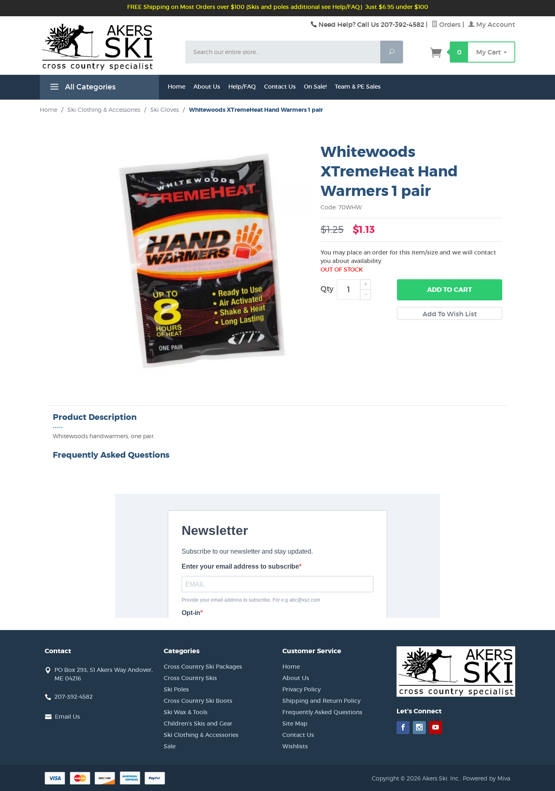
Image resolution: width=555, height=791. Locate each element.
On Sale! (315, 86)
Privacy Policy (301, 689)
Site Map (295, 723)
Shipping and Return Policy (321, 700)
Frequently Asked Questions (322, 712)
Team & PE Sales (358, 86)
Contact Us (280, 86)
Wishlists (295, 746)
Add (449, 289)
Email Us (67, 716)
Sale (170, 746)
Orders (449, 24)
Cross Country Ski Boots (198, 700)
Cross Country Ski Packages (203, 666)
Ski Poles (176, 689)
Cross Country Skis (190, 678)
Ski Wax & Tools (186, 712)
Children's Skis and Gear (198, 723)
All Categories (89, 87)
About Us (206, 86)
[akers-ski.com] (107, 56)
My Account (495, 24)
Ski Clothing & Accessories (201, 735)
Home (176, 86)
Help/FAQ (242, 86)
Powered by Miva (486, 778)
